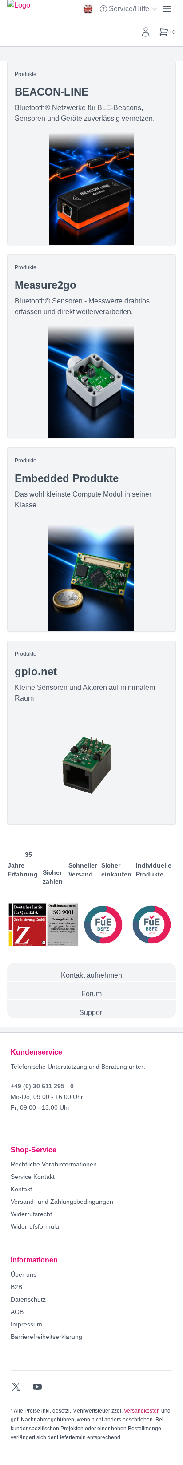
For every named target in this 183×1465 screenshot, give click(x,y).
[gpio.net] (91, 732)
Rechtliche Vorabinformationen (54, 1164)
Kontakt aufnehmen (91, 975)
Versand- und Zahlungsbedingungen (62, 1201)
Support (91, 1012)
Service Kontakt (33, 1176)
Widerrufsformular (36, 1226)
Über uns (23, 1274)
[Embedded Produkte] (91, 539)
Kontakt (21, 1189)
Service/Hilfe (130, 9)
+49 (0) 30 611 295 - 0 (42, 1086)
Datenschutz (28, 1299)
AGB (17, 1311)
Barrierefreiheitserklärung (46, 1336)
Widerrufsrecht (31, 1214)
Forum (91, 994)
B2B (16, 1286)
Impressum (26, 1324)
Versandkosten (142, 1411)
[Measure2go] (91, 346)
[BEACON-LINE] (91, 153)
